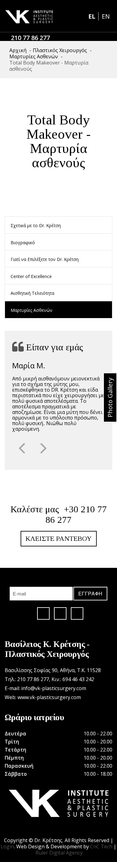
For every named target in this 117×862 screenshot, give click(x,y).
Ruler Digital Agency (59, 852)
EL (92, 16)
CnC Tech (101, 846)
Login (7, 846)
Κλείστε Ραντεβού (59, 538)
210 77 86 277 (30, 38)
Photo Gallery (110, 397)
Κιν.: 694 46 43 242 (72, 679)
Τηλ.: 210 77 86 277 (27, 679)
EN (106, 16)
